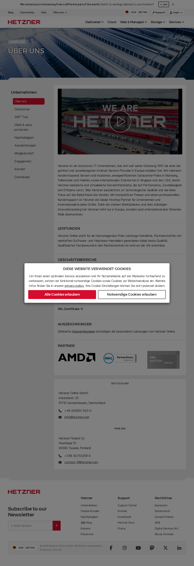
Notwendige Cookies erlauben (131, 294)
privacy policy (74, 286)
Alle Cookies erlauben (62, 294)
